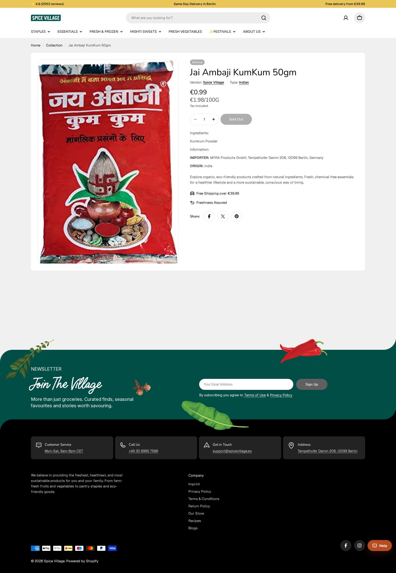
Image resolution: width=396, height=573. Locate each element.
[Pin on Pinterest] (236, 216)
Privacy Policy (281, 395)
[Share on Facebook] (209, 216)
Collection (54, 45)
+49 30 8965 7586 (143, 451)
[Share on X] (222, 216)
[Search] (264, 18)
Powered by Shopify (82, 561)
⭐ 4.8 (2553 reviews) (47, 3)
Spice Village (213, 82)
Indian (244, 82)
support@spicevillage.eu (232, 451)
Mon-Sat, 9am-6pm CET (64, 451)
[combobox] (198, 17)
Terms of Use (255, 395)
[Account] (346, 18)
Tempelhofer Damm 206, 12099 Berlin (328, 451)
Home (35, 45)
